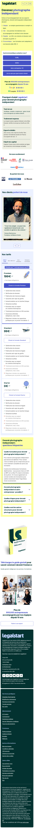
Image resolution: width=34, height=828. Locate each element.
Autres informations (9, 743)
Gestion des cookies (7, 756)
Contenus (5, 728)
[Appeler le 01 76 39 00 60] (23, 3)
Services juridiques (8, 694)
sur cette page (24, 822)
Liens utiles (6, 760)
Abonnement (6, 711)
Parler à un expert (17, 623)
